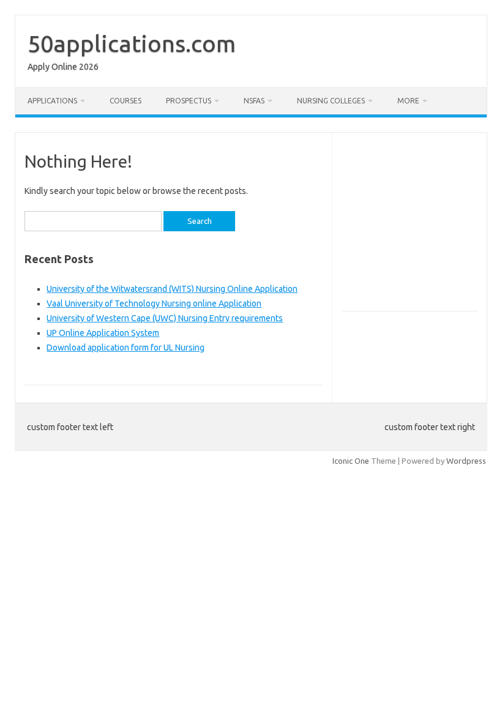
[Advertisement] (422, 227)
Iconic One (350, 460)
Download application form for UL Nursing (125, 347)
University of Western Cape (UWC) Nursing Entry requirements (165, 318)
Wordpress (466, 460)
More (408, 101)
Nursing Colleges (331, 101)
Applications (52, 101)
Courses (125, 101)
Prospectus (188, 101)
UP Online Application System (103, 333)
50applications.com (132, 43)
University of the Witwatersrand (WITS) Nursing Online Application (172, 289)
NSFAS (254, 101)
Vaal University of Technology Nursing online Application (154, 303)
